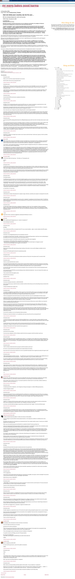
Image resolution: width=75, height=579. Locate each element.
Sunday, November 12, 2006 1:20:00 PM (9, 327)
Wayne (4, 139)
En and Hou (5, 156)
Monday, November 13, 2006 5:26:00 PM (9, 413)
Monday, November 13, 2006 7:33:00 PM (9, 489)
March (58, 104)
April (57, 103)
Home (25, 574)
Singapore (5, 71)
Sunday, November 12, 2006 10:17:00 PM (9, 361)
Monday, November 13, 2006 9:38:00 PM (9, 495)
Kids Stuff (58, 82)
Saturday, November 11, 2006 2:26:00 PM (9, 173)
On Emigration (59, 79)
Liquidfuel (5, 521)
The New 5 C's (59, 94)
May (57, 102)
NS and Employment (60, 78)
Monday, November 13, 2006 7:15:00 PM (9, 479)
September (59, 98)
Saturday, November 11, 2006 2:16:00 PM (9, 162)
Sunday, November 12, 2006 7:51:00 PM (9, 343)
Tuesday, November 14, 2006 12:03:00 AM (9, 519)
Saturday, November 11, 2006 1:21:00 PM (9, 116)
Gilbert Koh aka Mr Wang (7, 415)
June (58, 101)
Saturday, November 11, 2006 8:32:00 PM (9, 252)
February (58, 105)
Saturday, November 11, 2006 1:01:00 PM (9, 93)
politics (12, 71)
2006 (57, 67)
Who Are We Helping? (60, 77)
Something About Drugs (60, 72)
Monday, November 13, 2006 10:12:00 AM (9, 390)
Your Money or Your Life (61, 88)
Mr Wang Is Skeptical (60, 86)
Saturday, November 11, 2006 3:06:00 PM (9, 195)
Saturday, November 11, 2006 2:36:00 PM (9, 190)
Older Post (47, 574)
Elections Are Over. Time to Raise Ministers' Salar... (65, 70)
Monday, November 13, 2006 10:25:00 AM (9, 397)
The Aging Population (60, 85)
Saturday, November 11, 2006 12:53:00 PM (9, 82)
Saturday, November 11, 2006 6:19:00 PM (9, 244)
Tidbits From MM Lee (60, 93)
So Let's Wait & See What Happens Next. (63, 95)
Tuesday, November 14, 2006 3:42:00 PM (9, 571)
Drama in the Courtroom (61, 96)
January (58, 106)
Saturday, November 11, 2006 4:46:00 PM (9, 223)
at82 (4, 218)
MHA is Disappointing (60, 89)
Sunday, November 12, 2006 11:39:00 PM (9, 374)
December (58, 68)
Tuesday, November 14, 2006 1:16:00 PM (9, 548)
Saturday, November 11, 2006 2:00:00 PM (9, 154)
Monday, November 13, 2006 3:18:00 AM (9, 383)
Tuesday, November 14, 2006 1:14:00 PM (9, 539)
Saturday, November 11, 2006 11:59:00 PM (9, 288)
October (58, 97)
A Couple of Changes (60, 81)
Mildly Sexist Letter (60, 71)
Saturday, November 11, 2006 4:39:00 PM (9, 216)
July (57, 100)
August (58, 99)
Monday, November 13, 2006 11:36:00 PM (9, 506)
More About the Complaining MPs (62, 84)
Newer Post (3, 574)
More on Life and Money (61, 83)
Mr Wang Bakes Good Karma (20, 5)
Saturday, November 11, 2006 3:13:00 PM (9, 202)
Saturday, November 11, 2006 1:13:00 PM (9, 100)
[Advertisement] (69, 15)
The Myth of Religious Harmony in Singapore (64, 76)
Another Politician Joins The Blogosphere (63, 80)
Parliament (8, 71)
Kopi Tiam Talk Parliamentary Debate (63, 87)
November (58, 69)
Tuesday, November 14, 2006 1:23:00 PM (9, 561)
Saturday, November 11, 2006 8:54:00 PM (9, 258)
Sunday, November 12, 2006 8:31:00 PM (9, 352)
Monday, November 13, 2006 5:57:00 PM (9, 441)
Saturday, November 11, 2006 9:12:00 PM (9, 278)
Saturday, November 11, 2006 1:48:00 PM (9, 137)
